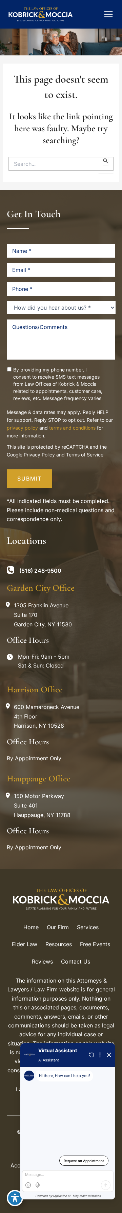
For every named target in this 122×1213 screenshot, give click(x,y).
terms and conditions (72, 428)
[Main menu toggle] (108, 14)
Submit (29, 478)
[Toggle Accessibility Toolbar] (15, 1198)
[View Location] (9, 604)
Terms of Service (84, 454)
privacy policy (22, 428)
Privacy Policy (39, 454)
